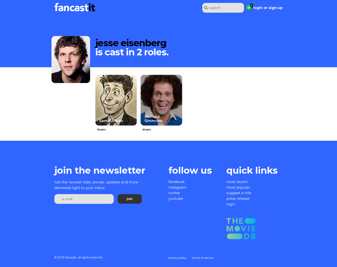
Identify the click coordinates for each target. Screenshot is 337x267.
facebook (176, 182)
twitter (174, 193)
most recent (237, 182)
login (258, 8)
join (130, 199)
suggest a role (238, 193)
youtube (175, 198)
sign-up (276, 8)
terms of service (203, 258)
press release (237, 198)
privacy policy (177, 258)
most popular (238, 187)
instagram (177, 187)
